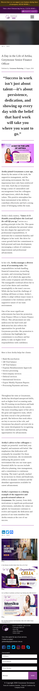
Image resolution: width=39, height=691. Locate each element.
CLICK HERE (30, 8)
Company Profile (19, 687)
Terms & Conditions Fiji (28, 685)
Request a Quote (30, 11)
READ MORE (23, 4)
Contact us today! (7, 639)
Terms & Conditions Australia (11, 685)
